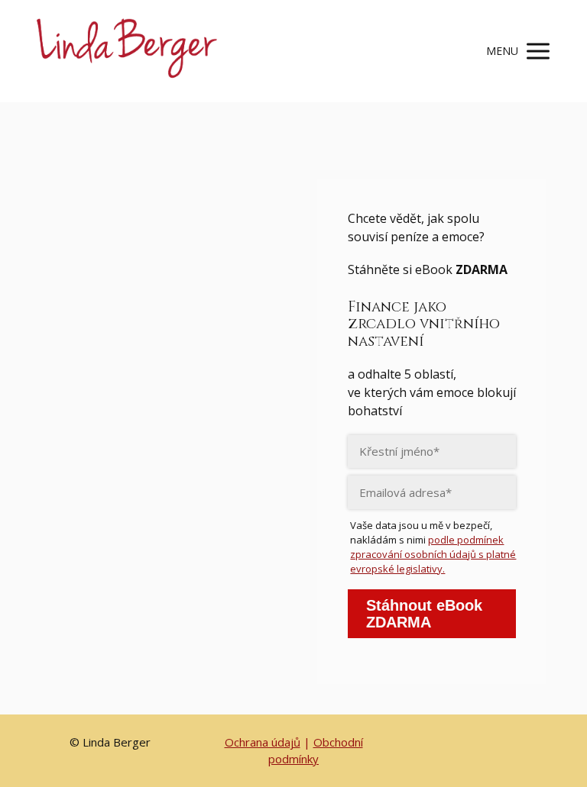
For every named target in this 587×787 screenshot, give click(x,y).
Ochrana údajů (262, 742)
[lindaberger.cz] (124, 51)
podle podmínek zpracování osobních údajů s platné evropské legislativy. (433, 554)
